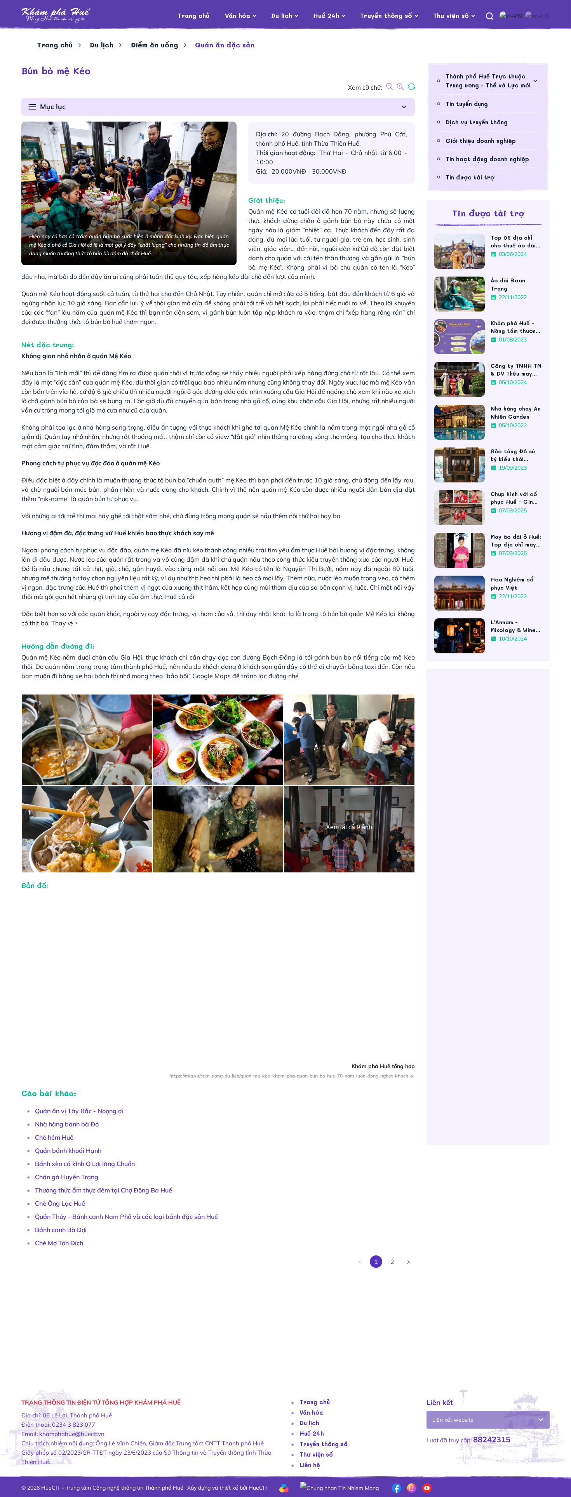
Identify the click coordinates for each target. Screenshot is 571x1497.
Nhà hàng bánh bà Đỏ (67, 1124)
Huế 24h (326, 15)
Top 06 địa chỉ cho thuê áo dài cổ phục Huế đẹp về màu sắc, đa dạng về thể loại (515, 241)
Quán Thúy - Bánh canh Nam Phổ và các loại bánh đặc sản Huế (126, 1216)
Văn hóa (237, 15)
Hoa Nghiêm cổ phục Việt (512, 583)
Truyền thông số (386, 15)
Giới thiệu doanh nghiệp (481, 140)
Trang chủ (193, 15)
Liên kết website (453, 1419)
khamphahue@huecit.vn (71, 1434)
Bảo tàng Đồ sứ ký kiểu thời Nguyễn (513, 455)
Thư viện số (451, 15)
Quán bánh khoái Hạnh (68, 1150)
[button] (218, 107)
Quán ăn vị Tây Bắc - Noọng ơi (79, 1111)
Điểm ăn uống (154, 44)
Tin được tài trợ (470, 177)
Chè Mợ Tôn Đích (59, 1243)
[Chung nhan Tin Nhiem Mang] (339, 1487)
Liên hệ (309, 1465)
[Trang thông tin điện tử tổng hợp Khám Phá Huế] (67, 16)
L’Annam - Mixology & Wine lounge (513, 626)
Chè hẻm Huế (54, 1137)
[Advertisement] (218, 1322)
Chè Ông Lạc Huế (60, 1203)
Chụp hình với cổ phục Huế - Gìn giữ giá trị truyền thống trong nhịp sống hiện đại (515, 498)
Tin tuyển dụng (467, 104)
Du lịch (281, 15)
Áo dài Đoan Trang (508, 284)
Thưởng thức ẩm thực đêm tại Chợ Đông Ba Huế (104, 1190)
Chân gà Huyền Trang (66, 1177)
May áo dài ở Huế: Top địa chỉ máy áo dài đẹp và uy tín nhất (516, 540)
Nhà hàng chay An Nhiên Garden (516, 412)
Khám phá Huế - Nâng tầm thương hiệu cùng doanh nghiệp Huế (515, 327)
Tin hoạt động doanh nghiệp (487, 159)
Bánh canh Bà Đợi (61, 1230)
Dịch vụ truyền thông (477, 122)
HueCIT (258, 1487)
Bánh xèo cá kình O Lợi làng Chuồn (85, 1164)
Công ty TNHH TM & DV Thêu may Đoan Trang (516, 370)
